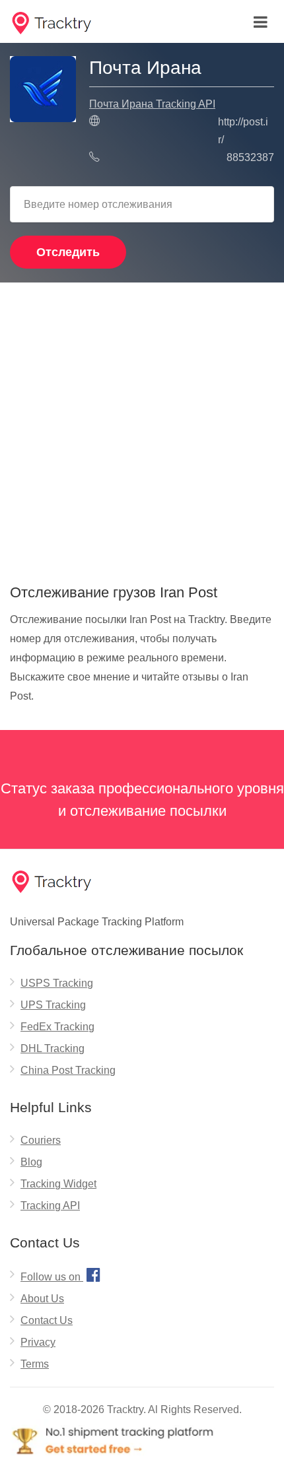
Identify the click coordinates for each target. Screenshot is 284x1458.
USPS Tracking (56, 983)
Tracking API (50, 1205)
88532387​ (250, 157)
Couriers (40, 1140)
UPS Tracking (53, 1005)
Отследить (68, 252)
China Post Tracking (68, 1070)
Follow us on (60, 1274)
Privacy (37, 1342)
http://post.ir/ (243, 130)
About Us (42, 1298)
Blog (31, 1162)
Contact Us (46, 1320)
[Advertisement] (142, 428)
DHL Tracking (52, 1048)
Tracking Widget (58, 1183)
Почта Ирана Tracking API (152, 104)
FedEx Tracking (57, 1026)
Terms (34, 1364)
